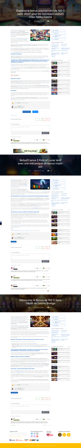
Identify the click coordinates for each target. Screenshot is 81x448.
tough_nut (15, 284)
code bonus (43, 333)
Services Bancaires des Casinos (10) (55, 51)
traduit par (46, 268)
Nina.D (19, 106)
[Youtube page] (37, 436)
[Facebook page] (34, 433)
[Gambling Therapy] (32, 440)
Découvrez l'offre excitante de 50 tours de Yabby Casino (63, 92)
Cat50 (14, 418)
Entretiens (56, 39)
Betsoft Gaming (13, 179)
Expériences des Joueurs (58, 36)
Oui (39, 119)
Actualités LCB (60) (63, 45)
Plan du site (54, 445)
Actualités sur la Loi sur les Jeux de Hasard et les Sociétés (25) (65, 48)
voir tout (69, 60)
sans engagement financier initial (20, 371)
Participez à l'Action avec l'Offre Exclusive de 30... (64, 66)
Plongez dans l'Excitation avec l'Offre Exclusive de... (63, 367)
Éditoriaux (56, 33)
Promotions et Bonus (26, 111)
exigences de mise (30, 365)
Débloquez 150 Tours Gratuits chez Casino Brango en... (64, 379)
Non (47, 119)
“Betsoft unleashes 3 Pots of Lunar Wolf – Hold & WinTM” (20, 230)
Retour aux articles (14, 115)
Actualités (56, 30)
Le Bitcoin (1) (53, 56)
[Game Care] (12, 440)
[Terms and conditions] (19, 440)
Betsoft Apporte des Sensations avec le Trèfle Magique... (63, 238)
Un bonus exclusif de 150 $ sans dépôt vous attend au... (64, 84)
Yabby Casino (13, 34)
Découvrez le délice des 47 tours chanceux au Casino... (64, 375)
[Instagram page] (34, 436)
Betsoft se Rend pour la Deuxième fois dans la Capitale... (64, 242)
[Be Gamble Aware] (26, 440)
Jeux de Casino (13, 241)
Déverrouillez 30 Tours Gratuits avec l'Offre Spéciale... (64, 70)
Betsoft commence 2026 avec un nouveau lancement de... (64, 234)
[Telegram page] (32, 433)
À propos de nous (13, 436)
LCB (18, 102)
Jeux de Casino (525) (64, 193)
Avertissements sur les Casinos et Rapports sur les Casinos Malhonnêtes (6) (55, 54)
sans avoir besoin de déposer (22, 39)
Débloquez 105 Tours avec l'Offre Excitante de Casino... (64, 371)
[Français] (44, 139)
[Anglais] (38, 139)
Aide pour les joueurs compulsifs (45, 445)
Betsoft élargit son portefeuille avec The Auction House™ (63, 230)
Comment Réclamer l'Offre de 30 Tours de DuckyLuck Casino (63, 62)
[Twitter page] (37, 433)
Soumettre (46, 261)
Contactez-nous (20, 436)
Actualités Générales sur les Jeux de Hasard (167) (55, 46)
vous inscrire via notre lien (23, 44)
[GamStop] (37, 440)
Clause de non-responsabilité (30, 445)
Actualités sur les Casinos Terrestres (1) (64, 53)
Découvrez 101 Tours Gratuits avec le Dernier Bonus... (64, 80)
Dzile (14, 267)
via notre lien (34, 343)
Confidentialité (37, 445)
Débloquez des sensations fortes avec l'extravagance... (63, 88)
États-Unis (14, 65)
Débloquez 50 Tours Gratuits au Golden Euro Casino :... (64, 74)
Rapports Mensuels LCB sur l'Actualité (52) (55, 48)
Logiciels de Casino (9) (64, 50)
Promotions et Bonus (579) (55, 193)
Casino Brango (16, 318)
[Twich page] (32, 436)
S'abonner (36, 111)
